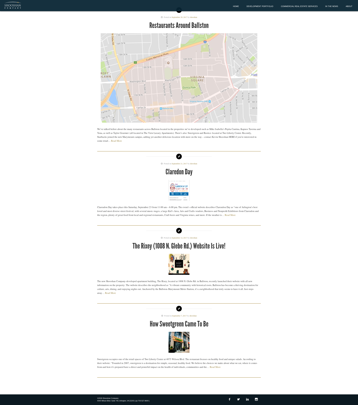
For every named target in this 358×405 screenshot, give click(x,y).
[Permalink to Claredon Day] (179, 191)
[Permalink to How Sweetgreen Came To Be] (179, 343)
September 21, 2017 (179, 163)
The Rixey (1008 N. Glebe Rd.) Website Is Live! (179, 245)
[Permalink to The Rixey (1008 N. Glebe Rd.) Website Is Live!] (179, 265)
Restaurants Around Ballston (179, 25)
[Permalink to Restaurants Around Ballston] (179, 78)
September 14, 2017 (179, 238)
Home (236, 6)
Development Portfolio (260, 6)
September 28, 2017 (179, 17)
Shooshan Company (12, 5)
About (349, 6)
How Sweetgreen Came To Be (179, 323)
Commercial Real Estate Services (299, 6)
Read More (116, 140)
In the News (331, 6)
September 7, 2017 (179, 315)
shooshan (193, 17)
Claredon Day (179, 171)
